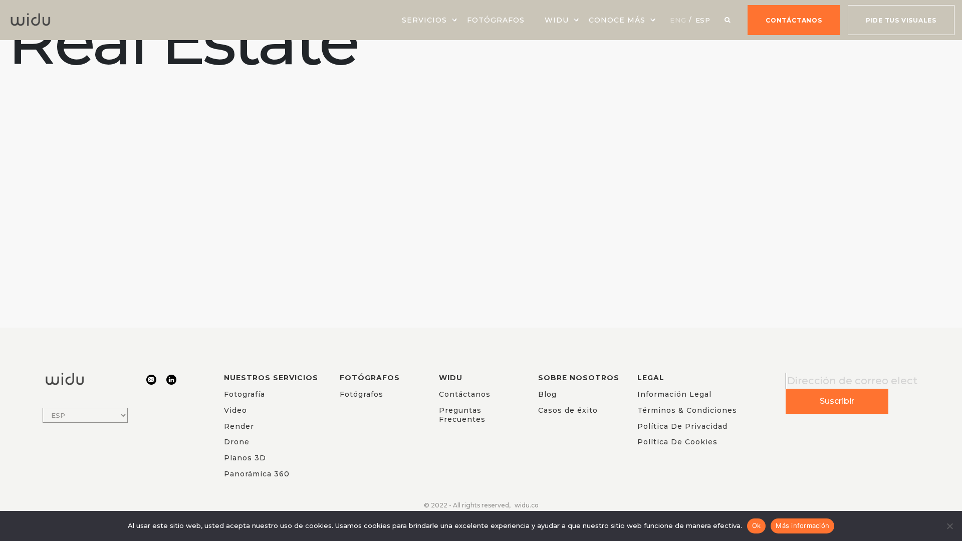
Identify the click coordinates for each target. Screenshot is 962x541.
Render (239, 426)
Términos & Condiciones (687, 410)
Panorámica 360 (257, 473)
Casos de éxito (568, 410)
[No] (949, 526)
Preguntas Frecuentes (462, 415)
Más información (802, 525)
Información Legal (674, 394)
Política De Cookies (677, 441)
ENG (678, 20)
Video (235, 410)
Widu (557, 20)
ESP (703, 20)
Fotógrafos (496, 20)
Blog (547, 394)
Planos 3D (245, 457)
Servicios (424, 20)
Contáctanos (794, 20)
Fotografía (244, 394)
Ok (756, 525)
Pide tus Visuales (901, 20)
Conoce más (617, 20)
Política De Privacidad (682, 426)
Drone (237, 441)
